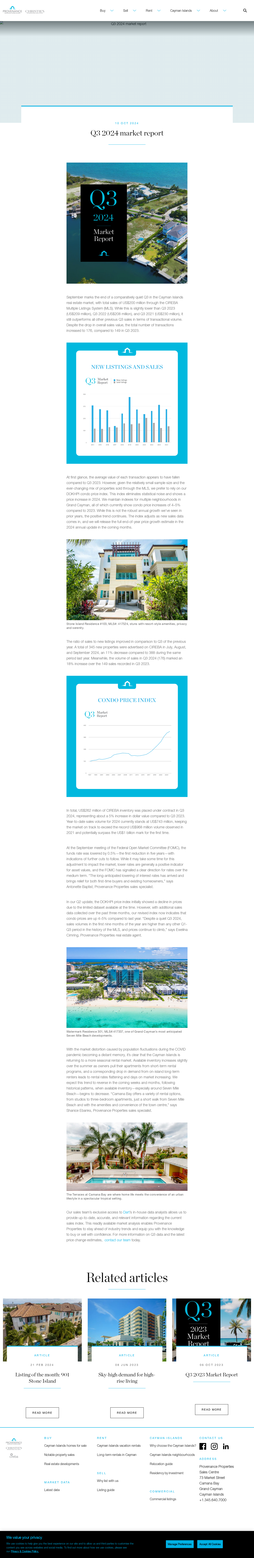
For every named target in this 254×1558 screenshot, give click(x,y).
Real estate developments (61, 1464)
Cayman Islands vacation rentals (119, 1445)
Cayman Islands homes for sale (65, 1445)
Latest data (52, 1490)
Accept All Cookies (210, 1543)
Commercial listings (163, 1499)
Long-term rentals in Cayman (117, 1454)
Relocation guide (161, 1464)
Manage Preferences (179, 1543)
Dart (126, 1212)
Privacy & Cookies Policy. (25, 1551)
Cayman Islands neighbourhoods (172, 1454)
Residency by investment (167, 1473)
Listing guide (105, 1490)
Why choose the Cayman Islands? (173, 1445)
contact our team (118, 1240)
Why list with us (107, 1480)
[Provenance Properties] (14, 1448)
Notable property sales (59, 1454)
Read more (42, 1412)
